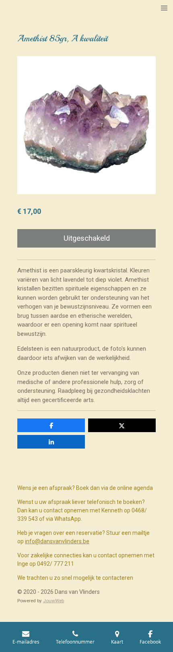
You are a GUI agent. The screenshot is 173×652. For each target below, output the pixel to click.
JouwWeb (53, 600)
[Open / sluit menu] (164, 8)
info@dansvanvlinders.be (57, 541)
